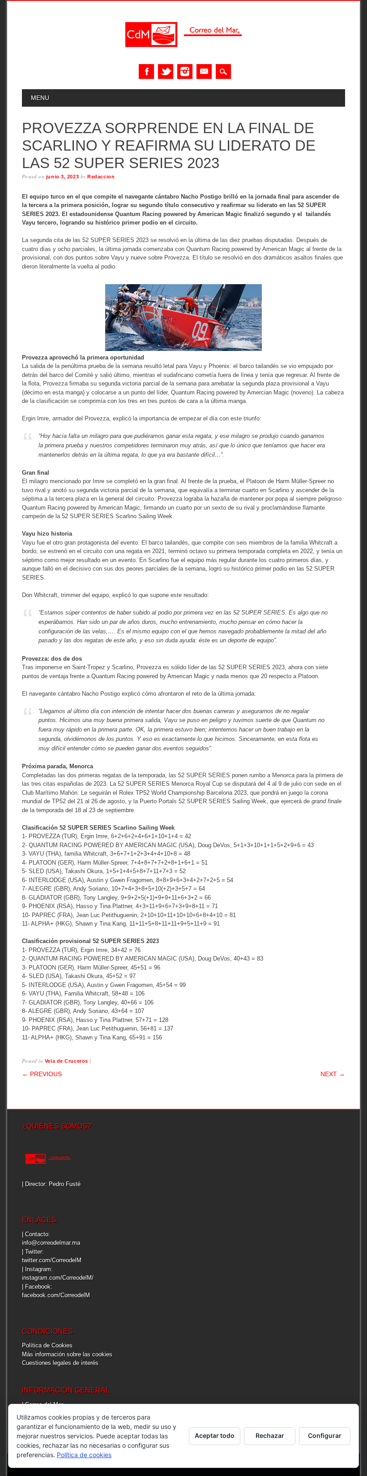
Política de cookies (84, 1455)
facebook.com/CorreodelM (56, 1295)
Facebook (146, 71)
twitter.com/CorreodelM (51, 1260)
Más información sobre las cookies (67, 1354)
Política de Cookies (47, 1345)
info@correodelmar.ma (51, 1242)
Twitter (165, 71)
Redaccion (101, 176)
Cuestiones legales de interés (60, 1362)
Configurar (324, 1435)
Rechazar (270, 1435)
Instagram (184, 71)
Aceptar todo (215, 1435)
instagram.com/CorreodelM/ (58, 1277)
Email (204, 71)
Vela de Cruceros (66, 1061)
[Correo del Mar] (183, 55)
